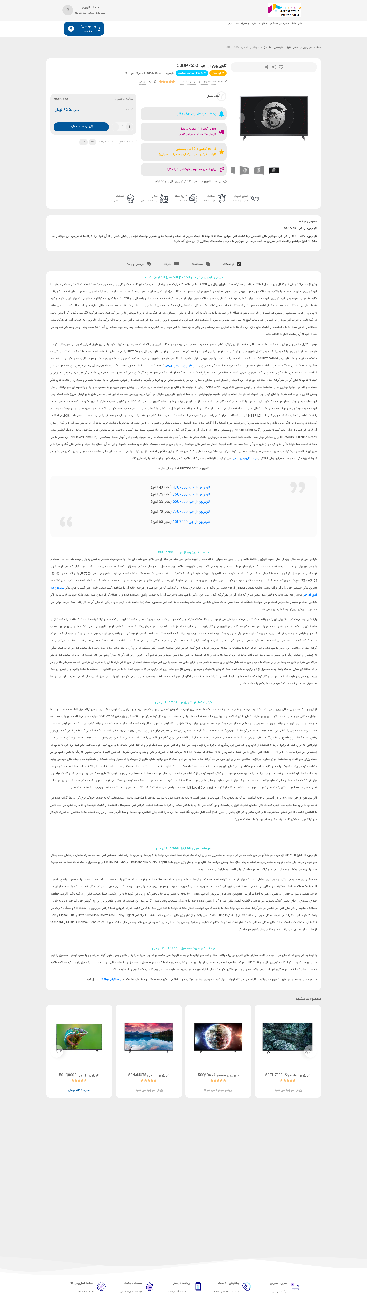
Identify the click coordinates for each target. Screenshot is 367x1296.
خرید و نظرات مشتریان (242, 24)
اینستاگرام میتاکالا (111, 979)
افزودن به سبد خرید (81, 126)
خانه (318, 47)
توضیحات (229, 264)
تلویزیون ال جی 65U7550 (191, 522)
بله (92, 141)
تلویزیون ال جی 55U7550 (191, 502)
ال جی (142, 82)
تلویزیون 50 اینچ (273, 47)
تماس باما (297, 24)
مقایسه (266, 67)
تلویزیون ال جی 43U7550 (191, 487)
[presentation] (239, 118)
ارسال (274, 67)
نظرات (168, 264)
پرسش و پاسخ (135, 264)
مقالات (263, 24)
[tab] (232, 263)
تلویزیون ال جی (188, 82)
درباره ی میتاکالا (279, 24)
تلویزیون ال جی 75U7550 (191, 494)
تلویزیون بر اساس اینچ (300, 47)
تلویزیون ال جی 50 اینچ (169, 181)
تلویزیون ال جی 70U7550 (191, 512)
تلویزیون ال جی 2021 (198, 181)
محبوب (281, 67)
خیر (83, 141)
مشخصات (197, 264)
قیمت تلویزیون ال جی (244, 458)
